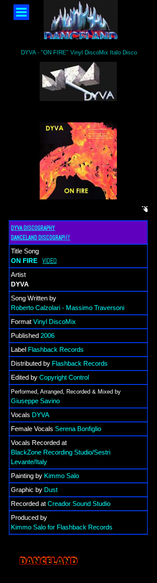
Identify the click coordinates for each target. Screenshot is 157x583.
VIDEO (49, 261)
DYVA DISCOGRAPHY (33, 228)
